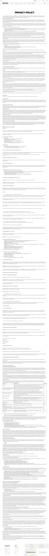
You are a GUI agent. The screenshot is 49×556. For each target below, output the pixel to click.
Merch (22, 3)
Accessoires (17, 3)
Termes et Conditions (7, 552)
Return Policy (16, 548)
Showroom (16, 551)
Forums (16, 549)
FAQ (15, 552)
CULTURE (29, 3)
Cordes (12, 3)
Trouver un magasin (7, 548)
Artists (25, 3)
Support (33, 3)
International (6, 549)
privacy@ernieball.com (6, 155)
